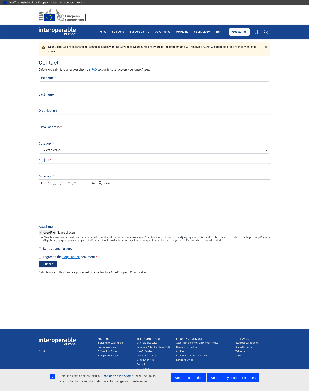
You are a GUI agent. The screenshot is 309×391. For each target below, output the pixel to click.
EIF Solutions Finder (107, 351)
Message (45, 176)
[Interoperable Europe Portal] (57, 31)
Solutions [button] (118, 31)
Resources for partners (187, 347)
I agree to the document (69, 257)
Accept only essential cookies (233, 378)
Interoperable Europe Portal (111, 343)
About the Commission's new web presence (197, 343)
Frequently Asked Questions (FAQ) (153, 347)
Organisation (48, 110)
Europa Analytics (184, 360)
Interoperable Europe (108, 355)
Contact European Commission (191, 355)
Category (45, 143)
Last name (46, 94)
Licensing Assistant (107, 347)
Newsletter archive (244, 347)
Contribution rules (145, 360)
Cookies (180, 351)
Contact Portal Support (148, 355)
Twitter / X (240, 351)
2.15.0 (42, 351)
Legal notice (71, 257)
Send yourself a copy (57, 248)
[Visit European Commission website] (64, 15)
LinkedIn (239, 355)
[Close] (266, 47)
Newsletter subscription (246, 343)
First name (46, 78)
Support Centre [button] (139, 31)
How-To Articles (144, 351)
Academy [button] (182, 31)
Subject (44, 160)
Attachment (47, 227)
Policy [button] (102, 31)
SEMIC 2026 (202, 31)
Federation (142, 364)
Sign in (219, 31)
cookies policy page (117, 376)
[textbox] (154, 203)
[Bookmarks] (256, 31)
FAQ (94, 69)
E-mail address (49, 127)
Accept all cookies (188, 378)
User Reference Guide (147, 343)
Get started (239, 31)
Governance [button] (162, 31)
